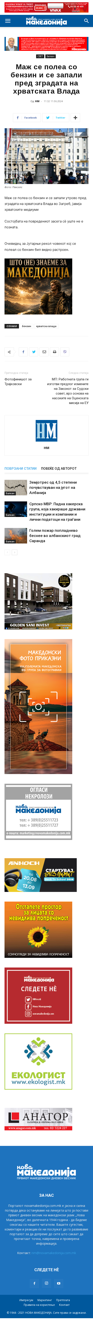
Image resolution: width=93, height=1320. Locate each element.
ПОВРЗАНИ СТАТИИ (21, 469)
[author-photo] (46, 441)
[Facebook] (23, 351)
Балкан (50, 56)
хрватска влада (46, 326)
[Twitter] (33, 351)
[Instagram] (46, 1283)
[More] (75, 117)
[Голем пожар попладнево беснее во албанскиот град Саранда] (16, 535)
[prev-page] (7, 552)
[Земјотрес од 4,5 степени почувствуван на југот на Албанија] (16, 487)
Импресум (26, 1300)
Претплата (63, 1300)
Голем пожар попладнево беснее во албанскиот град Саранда (55, 535)
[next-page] (14, 552)
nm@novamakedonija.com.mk (54, 1253)
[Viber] (64, 351)
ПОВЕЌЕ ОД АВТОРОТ (59, 469)
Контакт (64, 1305)
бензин (26, 326)
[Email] (44, 351)
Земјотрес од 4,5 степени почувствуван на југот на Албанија (53, 487)
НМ (37, 101)
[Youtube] (58, 1283)
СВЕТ (40, 56)
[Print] (54, 351)
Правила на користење (39, 1305)
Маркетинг (44, 1300)
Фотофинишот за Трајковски (18, 381)
